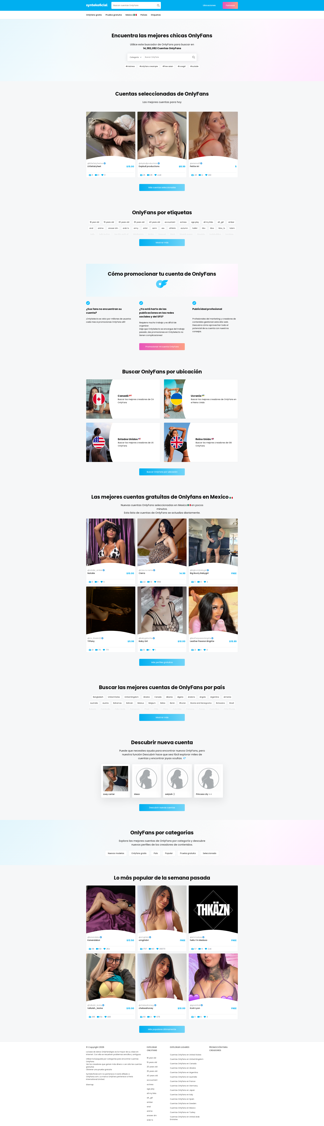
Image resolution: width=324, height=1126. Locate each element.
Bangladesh (98, 697)
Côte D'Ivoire (229, 709)
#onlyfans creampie (148, 66)
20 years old (124, 222)
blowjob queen (186, 234)
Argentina (214, 697)
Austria (106, 703)
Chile (156, 709)
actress (183, 222)
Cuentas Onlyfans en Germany (184, 1085)
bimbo (151, 234)
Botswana (220, 703)
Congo (202, 709)
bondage (230, 234)
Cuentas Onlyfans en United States (185, 1054)
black (172, 234)
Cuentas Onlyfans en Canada (183, 1063)
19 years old (109, 222)
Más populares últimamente (162, 1029)
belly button (104, 234)
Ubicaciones (209, 5)
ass (162, 228)
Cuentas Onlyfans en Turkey (182, 1112)
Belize (162, 703)
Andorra (191, 697)
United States (114, 697)
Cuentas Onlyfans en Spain (182, 1099)
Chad (146, 709)
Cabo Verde (120, 709)
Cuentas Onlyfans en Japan (182, 1090)
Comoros (190, 709)
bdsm (232, 228)
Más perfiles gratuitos (162, 662)
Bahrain (129, 703)
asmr (154, 228)
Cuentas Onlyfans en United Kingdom (186, 1059)
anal (91, 228)
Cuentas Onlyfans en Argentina (184, 1072)
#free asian (168, 66)
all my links (208, 222)
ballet (195, 228)
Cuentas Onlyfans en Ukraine (183, 1068)
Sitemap (90, 1084)
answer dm (113, 228)
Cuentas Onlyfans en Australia (183, 1077)
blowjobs (201, 234)
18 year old (94, 222)
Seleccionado (209, 853)
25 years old (139, 222)
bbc (204, 228)
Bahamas (117, 703)
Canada (157, 697)
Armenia (227, 697)
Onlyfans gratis (94, 14)
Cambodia (105, 709)
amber (231, 222)
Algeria (180, 697)
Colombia (177, 709)
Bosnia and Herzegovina (200, 703)
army (136, 228)
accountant (170, 222)
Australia (94, 703)
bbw (212, 228)
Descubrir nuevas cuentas (162, 807)
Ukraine (146, 697)
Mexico (129, 14)
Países (143, 14)
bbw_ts (222, 228)
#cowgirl (182, 66)
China (165, 709)
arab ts (126, 228)
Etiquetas (156, 14)
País (156, 853)
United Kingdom (132, 697)
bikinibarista (138, 234)
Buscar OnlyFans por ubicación (162, 471)
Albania (169, 697)
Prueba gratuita (114, 14)
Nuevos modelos (116, 853)
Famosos (230, 5)
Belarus (141, 703)
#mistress (130, 66)
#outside (194, 66)
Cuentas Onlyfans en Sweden (183, 1103)
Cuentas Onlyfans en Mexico (183, 1108)
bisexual (162, 234)
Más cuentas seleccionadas (162, 187)
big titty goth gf (121, 234)
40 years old (154, 222)
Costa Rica (214, 709)
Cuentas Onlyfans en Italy (181, 1094)
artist (145, 228)
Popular (169, 853)
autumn (184, 228)
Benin (172, 703)
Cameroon (135, 709)
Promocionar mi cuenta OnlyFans (162, 346)
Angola (203, 697)
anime (101, 228)
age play (195, 222)
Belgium (152, 703)
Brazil (231, 703)
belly (92, 234)
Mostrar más (162, 242)
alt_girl (221, 222)
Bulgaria (92, 709)
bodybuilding (215, 234)
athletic (172, 228)
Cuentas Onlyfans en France (182, 1081)
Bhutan (182, 703)
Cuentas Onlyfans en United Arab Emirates (185, 1118)
